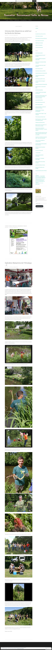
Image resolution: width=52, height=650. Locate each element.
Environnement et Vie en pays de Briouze (41, 38)
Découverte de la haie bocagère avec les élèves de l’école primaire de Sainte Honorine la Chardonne (41, 96)
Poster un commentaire (13, 35)
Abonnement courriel (38, 196)
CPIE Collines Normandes (39, 36)
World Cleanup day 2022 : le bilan (40, 78)
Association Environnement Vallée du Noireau (40, 178)
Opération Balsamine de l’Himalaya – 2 (18, 264)
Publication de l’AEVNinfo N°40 (40, 122)
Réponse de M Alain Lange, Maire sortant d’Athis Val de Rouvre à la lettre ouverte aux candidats (41, 133)
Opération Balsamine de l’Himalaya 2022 (41, 84)
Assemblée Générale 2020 (39, 150)
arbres (39, 176)
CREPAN (37, 28)
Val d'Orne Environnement (39, 47)
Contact (11, 20)
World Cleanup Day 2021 (39, 104)
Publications (17, 20)
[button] (16, 107)
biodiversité (41, 179)
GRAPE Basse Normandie (39, 42)
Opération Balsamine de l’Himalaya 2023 (41, 73)
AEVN (37, 176)
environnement (40, 181)
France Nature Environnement (40, 40)
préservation (38, 184)
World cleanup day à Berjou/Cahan (40, 116)
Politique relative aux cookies (20, 648)
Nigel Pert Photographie (39, 45)
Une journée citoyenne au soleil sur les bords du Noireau (18, 32)
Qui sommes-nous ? (24, 20)
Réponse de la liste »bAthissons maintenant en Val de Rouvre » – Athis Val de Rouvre (41, 129)
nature (37, 182)
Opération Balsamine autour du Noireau (41, 170)
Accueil (7, 20)
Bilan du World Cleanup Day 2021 (40, 102)
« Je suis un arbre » (38, 152)
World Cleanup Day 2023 (39, 68)
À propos (30, 20)
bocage (43, 179)
